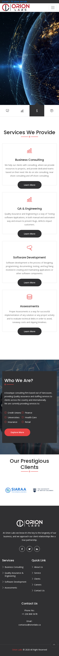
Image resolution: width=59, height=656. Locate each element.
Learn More (29, 185)
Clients (37, 578)
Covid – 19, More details (14, 1)
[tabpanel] (29, 58)
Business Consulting (14, 567)
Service (37, 573)
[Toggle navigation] (53, 7)
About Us (38, 567)
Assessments (11, 587)
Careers (37, 584)
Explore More (17, 432)
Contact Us (39, 590)
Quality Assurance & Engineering (14, 574)
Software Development (15, 581)
